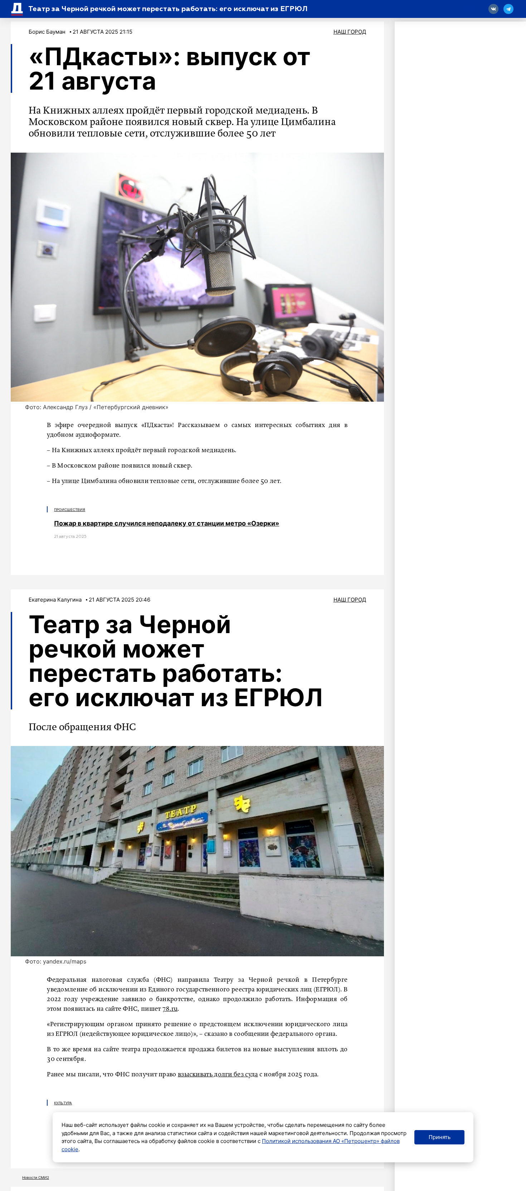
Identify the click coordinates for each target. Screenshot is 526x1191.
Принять (439, 1137)
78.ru (170, 1009)
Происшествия (69, 509)
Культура (63, 1103)
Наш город (349, 31)
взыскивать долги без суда (218, 1074)
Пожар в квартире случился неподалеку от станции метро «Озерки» (166, 523)
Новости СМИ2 (35, 1177)
